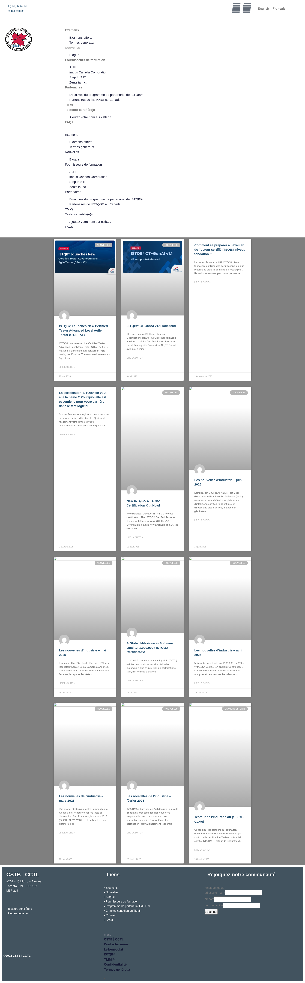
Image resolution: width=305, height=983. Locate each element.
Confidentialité (115, 964)
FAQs (69, 122)
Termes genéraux (81, 42)
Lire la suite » (67, 367)
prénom (209, 899)
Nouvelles (72, 47)
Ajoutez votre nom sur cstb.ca (90, 117)
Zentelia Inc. (78, 82)
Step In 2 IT (77, 77)
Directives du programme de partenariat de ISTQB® (105, 95)
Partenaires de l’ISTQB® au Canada (95, 100)
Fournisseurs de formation (85, 60)
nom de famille (214, 905)
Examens (72, 30)
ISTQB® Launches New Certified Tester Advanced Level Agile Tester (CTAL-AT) (83, 330)
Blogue (74, 55)
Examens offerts (80, 37)
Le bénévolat (113, 949)
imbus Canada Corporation (88, 72)
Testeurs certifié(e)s (80, 110)
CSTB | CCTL (114, 939)
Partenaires (73, 87)
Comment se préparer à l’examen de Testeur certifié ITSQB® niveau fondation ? (219, 249)
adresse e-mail (215, 892)
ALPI (72, 67)
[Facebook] (236, 8)
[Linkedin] (246, 8)
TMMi (69, 105)
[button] (152, 130)
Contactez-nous (116, 944)
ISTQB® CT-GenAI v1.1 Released (151, 326)
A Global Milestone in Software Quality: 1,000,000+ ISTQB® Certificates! (150, 648)
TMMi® (109, 959)
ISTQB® (109, 954)
